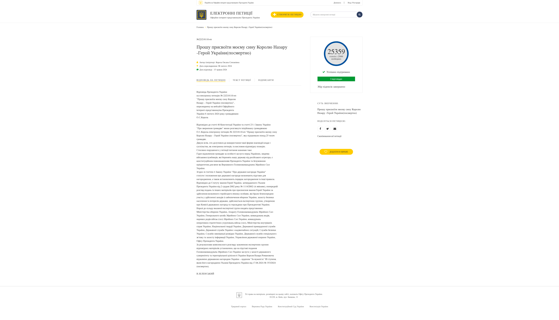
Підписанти (266, 80)
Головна (200, 27)
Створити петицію (289, 14)
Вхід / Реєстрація (354, 2)
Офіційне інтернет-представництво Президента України (235, 17)
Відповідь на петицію (211, 80)
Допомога (337, 2)
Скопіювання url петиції (329, 136)
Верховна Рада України (262, 306)
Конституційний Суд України (291, 306)
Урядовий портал (238, 306)
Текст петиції (242, 80)
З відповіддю (336, 79)
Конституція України (319, 306)
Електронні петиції (231, 13)
